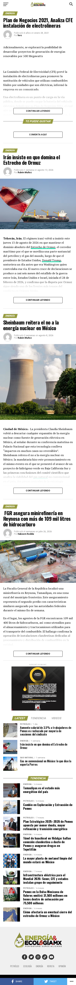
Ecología (27, 966)
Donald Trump (51, 260)
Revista (50, 966)
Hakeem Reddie (26, 534)
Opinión (62, 966)
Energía (39, 966)
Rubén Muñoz (25, 172)
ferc (20, 35)
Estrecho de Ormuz (43, 247)
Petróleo (14, 966)
